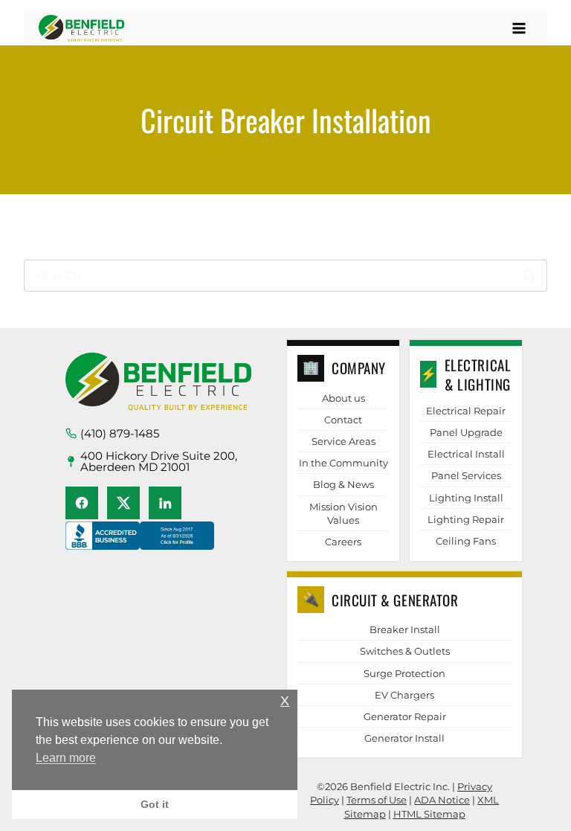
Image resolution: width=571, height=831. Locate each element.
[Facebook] (81, 503)
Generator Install (404, 738)
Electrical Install (466, 454)
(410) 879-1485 (119, 433)
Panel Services (466, 475)
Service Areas (343, 441)
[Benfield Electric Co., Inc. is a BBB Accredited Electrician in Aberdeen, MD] (139, 550)
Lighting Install (466, 498)
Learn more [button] (66, 757)
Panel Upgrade (466, 432)
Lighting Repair (466, 519)
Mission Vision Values (343, 513)
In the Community (343, 463)
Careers (343, 542)
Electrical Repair (466, 411)
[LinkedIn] (165, 503)
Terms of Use (376, 800)
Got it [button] (155, 804)
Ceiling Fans (466, 541)
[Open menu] (518, 27)
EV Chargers (404, 695)
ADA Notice (442, 800)
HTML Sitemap (429, 814)
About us (343, 398)
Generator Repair (405, 716)
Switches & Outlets (405, 651)
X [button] (284, 701)
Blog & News (343, 484)
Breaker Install (405, 629)
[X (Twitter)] (123, 503)
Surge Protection (404, 673)
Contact (343, 420)
